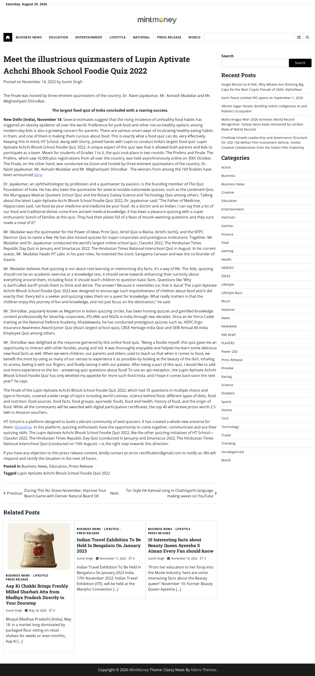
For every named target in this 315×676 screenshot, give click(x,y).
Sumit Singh (72, 81)
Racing (226, 376)
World (194, 37)
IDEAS (225, 276)
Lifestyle (118, 37)
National (141, 37)
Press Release (169, 37)
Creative (227, 192)
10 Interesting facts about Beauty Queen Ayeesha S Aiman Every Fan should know (181, 545)
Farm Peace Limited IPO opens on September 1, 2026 (262, 98)
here (38, 174)
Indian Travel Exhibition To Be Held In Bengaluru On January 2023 (109, 545)
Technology (230, 427)
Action (226, 167)
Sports (226, 401)
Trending (228, 443)
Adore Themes (203, 669)
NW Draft (228, 334)
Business (228, 175)
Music (226, 301)
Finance (227, 234)
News (225, 318)
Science (227, 385)
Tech (225, 418)
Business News (29, 37)
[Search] (307, 37)
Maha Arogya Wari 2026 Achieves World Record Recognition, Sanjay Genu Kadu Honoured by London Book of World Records (262, 124)
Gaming (227, 251)
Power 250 (229, 351)
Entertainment (88, 37)
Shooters (228, 393)
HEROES (227, 267)
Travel (226, 435)
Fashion (227, 226)
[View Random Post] (298, 37)
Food (225, 242)
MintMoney (139, 669)
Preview (227, 368)
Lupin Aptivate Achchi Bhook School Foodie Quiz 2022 (63, 473)
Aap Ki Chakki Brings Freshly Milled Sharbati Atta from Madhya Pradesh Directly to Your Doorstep (37, 594)
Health (226, 259)
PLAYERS (228, 343)
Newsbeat (229, 326)
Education (58, 37)
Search (227, 55)
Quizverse (23, 427)
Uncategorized (232, 452)
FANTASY (228, 217)
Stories (226, 410)
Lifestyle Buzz (231, 293)
